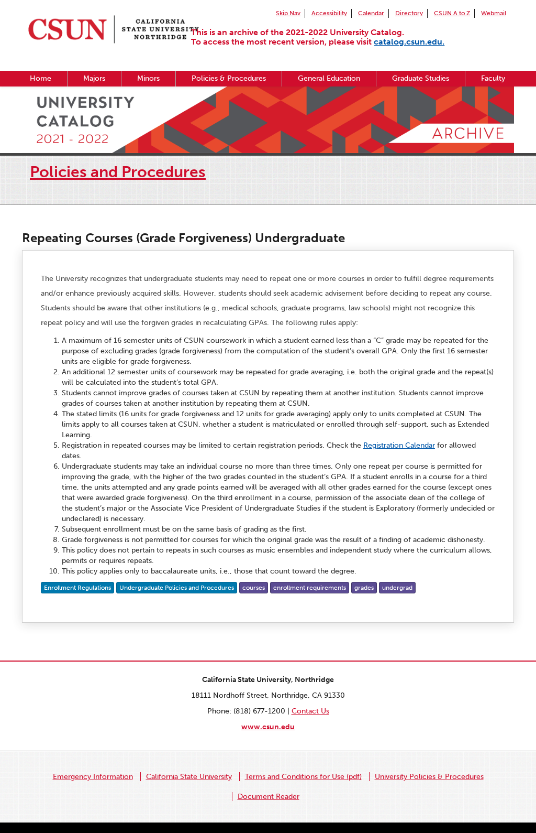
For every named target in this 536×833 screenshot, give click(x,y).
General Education (329, 78)
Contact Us (310, 711)
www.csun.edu (268, 726)
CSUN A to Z (452, 13)
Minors (148, 78)
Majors (94, 78)
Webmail (493, 13)
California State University (189, 776)
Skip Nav (288, 13)
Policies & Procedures (229, 78)
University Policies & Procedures (429, 776)
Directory (409, 13)
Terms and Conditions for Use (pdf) (303, 776)
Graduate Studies (420, 78)
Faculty (493, 78)
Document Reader (268, 796)
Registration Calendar (399, 445)
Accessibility (329, 13)
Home (40, 78)
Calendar (371, 13)
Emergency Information (93, 776)
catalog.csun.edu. (409, 42)
